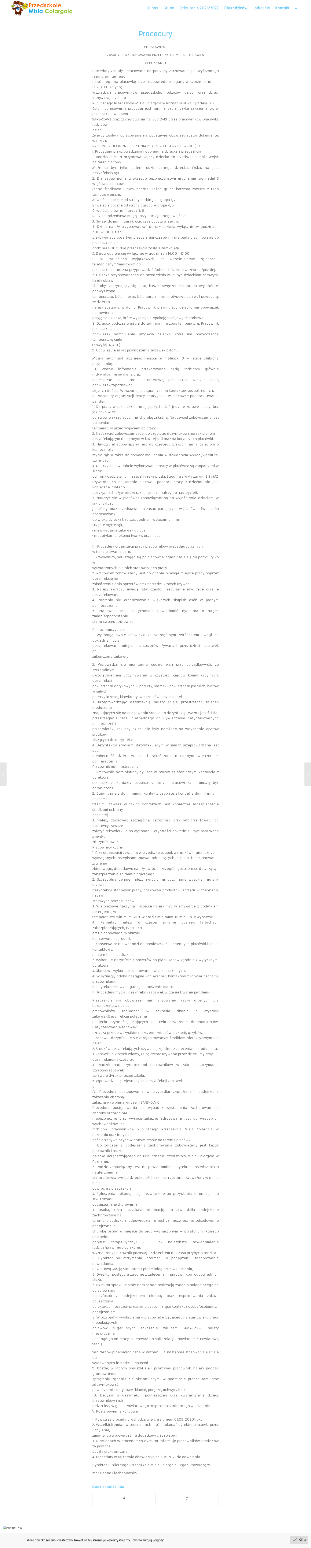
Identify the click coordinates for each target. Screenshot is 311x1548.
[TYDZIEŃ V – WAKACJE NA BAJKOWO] (3, 774)
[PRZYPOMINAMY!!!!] (307, 774)
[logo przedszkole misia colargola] (42, 8)
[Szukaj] (296, 8)
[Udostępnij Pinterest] (187, 1499)
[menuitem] (153, 8)
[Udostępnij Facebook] (124, 1499)
